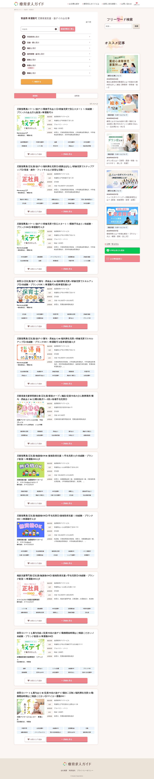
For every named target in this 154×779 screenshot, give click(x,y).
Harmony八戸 (22, 133)
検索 (136, 26)
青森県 (26, 9)
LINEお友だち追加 (117, 250)
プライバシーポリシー (85, 770)
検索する (37, 81)
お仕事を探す (74, 4)
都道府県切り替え (67, 29)
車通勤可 (31, 9)
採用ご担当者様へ (110, 4)
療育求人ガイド (18, 9)
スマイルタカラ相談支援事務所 (28, 599)
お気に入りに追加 (35, 154)
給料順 (77, 96)
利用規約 (72, 770)
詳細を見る (67, 154)
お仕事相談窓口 (116, 259)
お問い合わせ (126, 4)
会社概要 (64, 770)
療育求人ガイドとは (91, 4)
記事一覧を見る (113, 244)
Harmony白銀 (22, 248)
